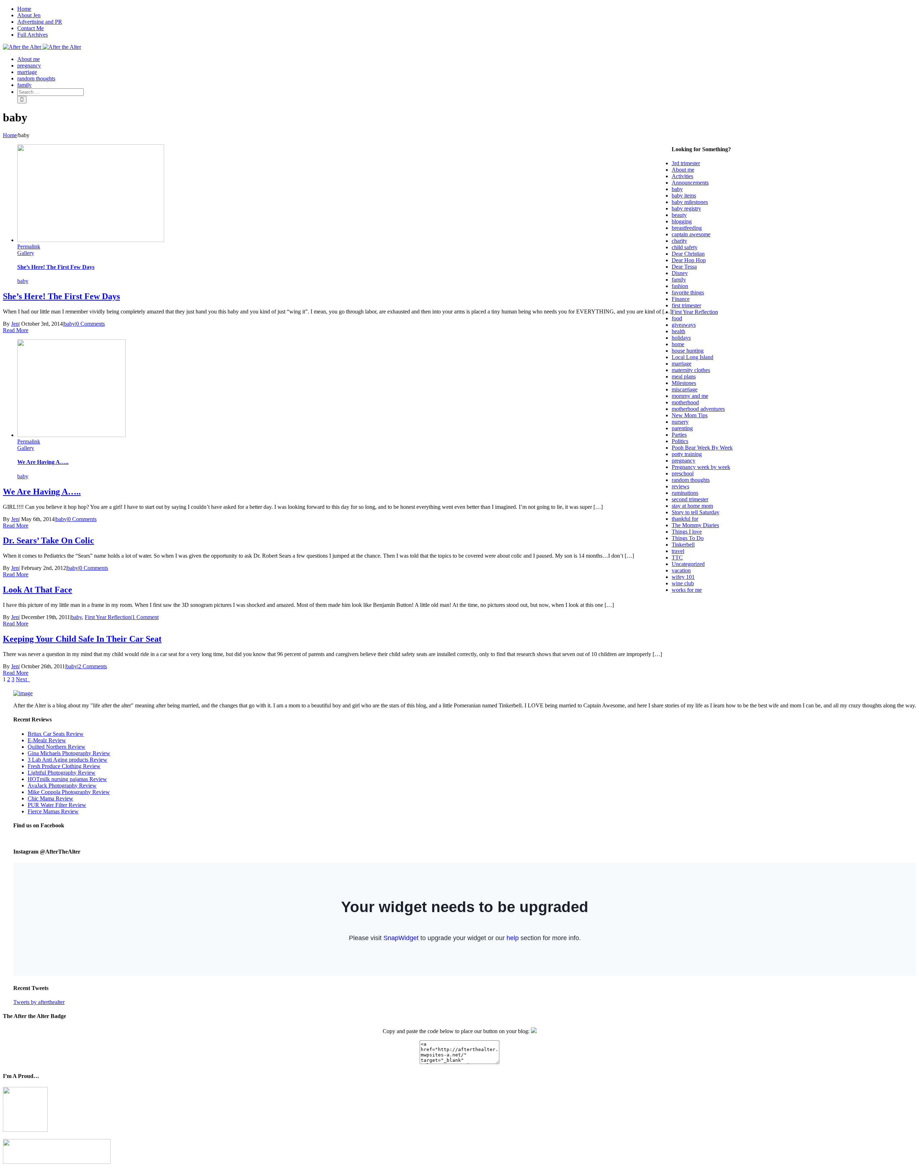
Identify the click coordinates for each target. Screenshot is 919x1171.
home (678, 344)
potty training (687, 454)
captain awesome (691, 234)
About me (683, 170)
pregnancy (683, 460)
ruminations (685, 493)
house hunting (688, 351)
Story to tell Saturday (695, 512)
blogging (682, 221)
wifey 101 (683, 577)
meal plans (684, 376)
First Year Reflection (108, 617)
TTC (677, 557)
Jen (15, 324)
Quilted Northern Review (56, 747)
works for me (687, 590)
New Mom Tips (690, 415)
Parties (679, 435)
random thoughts (691, 480)
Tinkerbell (683, 545)
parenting (682, 428)
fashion (680, 286)
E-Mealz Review (47, 740)
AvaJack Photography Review (62, 785)
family (679, 280)
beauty (679, 215)
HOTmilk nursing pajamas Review (67, 779)
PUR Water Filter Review (57, 805)
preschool (683, 473)
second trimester (690, 499)
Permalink (28, 246)
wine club (683, 583)
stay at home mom (692, 506)
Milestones (684, 383)
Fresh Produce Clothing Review (64, 766)
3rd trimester (686, 163)
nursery (680, 422)
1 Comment (145, 617)
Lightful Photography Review (61, 773)
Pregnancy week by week (701, 467)
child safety (685, 247)
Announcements (690, 183)
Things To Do (688, 538)
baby (22, 281)
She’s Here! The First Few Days (55, 267)
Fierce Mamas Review (53, 811)
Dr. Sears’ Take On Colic (48, 540)
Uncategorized (688, 564)
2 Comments (92, 666)
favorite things (688, 292)
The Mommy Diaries (695, 525)
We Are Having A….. (43, 462)
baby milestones (690, 202)
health (678, 331)
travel (678, 551)
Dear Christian (688, 254)
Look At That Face (37, 589)
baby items (684, 195)
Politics (680, 441)
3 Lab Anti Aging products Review (67, 760)
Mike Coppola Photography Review (69, 792)
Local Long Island (692, 357)
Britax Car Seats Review (56, 734)
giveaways (684, 325)
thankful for (685, 519)
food (677, 318)
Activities (682, 176)
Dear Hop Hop (689, 260)
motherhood (685, 402)
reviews (680, 486)
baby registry (686, 208)
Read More (15, 330)
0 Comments (90, 324)
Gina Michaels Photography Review (69, 753)
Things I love (687, 532)
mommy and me (690, 396)
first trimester (686, 305)
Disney (680, 273)
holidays (681, 338)
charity (679, 241)
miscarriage (685, 389)
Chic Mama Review (50, 798)
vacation (681, 570)
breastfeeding (687, 228)
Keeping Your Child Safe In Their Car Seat (82, 638)
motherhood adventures (698, 409)
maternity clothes (691, 370)
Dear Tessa (684, 267)
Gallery (25, 253)
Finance (681, 299)
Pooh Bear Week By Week (702, 448)
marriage (681, 364)
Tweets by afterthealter (39, 1002)
